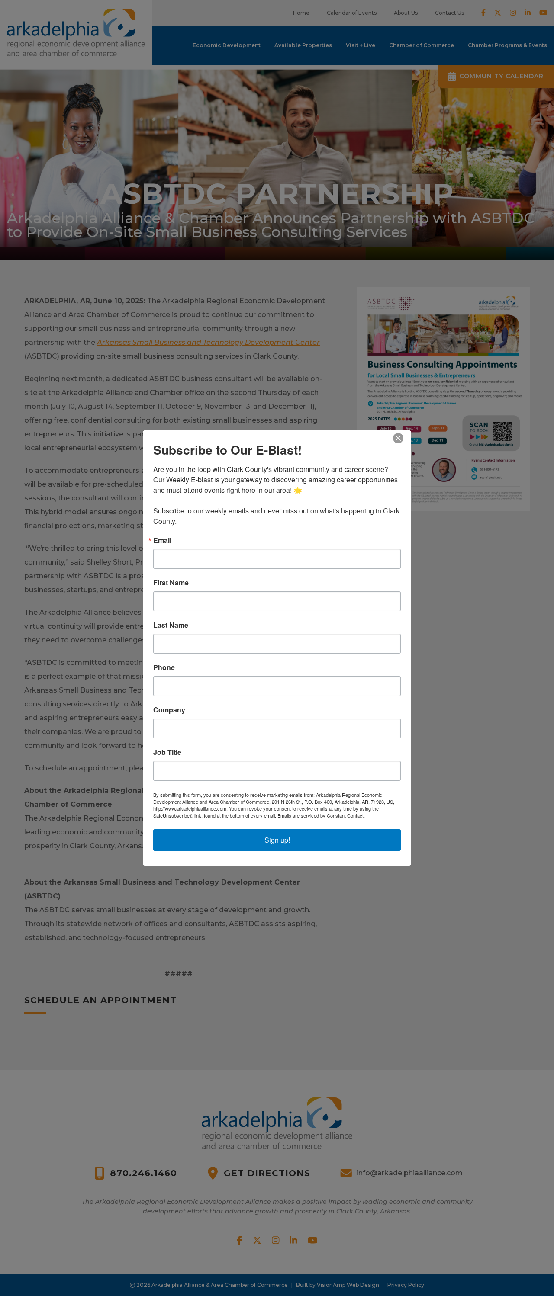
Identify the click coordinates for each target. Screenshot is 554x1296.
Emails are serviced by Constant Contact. (321, 815)
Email (162, 540)
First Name (171, 582)
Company (169, 709)
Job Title (167, 752)
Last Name (170, 625)
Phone (164, 667)
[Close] (403, 438)
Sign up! (277, 840)
